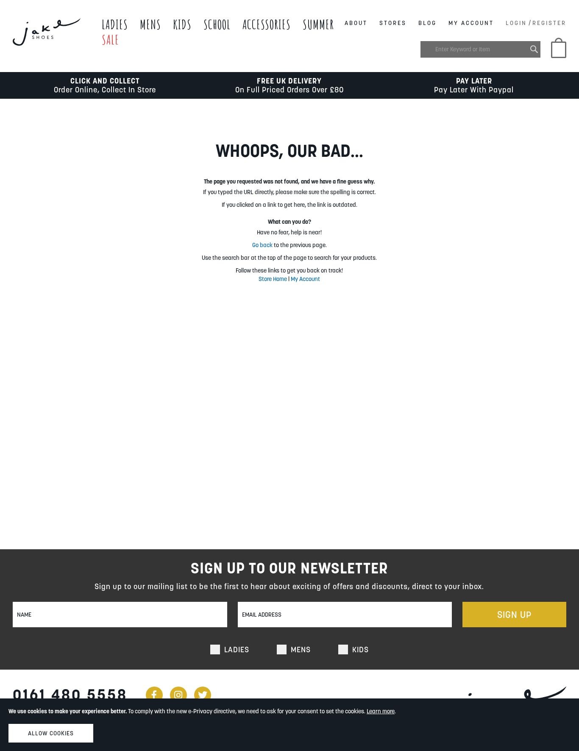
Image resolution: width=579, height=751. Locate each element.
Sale (110, 39)
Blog (427, 23)
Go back (262, 245)
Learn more (381, 711)
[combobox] (480, 49)
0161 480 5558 (70, 694)
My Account (471, 23)
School (217, 24)
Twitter (202, 695)
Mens (150, 24)
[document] (289, 725)
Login (516, 23)
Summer (318, 24)
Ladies (115, 24)
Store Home (273, 279)
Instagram (178, 695)
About (356, 23)
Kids (182, 24)
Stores (392, 23)
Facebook (154, 695)
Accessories (266, 24)
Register (549, 23)
